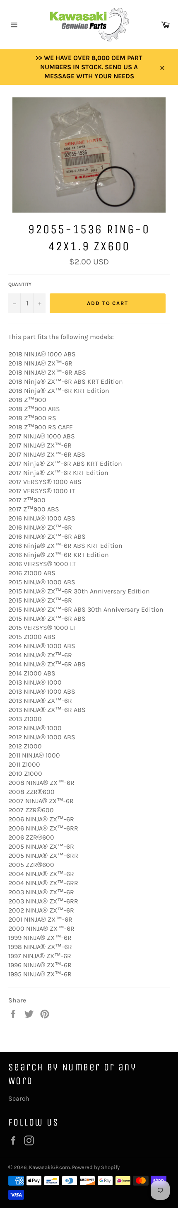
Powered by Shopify (96, 1167)
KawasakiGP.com (49, 1167)
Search (18, 1098)
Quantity (19, 284)
